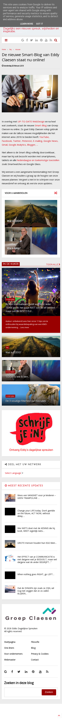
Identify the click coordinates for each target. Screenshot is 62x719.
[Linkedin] (36, 40)
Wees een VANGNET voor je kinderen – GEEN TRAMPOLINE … (36, 496)
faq (10, 49)
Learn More (26, 24)
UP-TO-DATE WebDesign (31, 121)
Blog (33, 647)
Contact (35, 659)
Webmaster (9, 659)
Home (4, 49)
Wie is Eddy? (14, 248)
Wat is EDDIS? (15, 221)
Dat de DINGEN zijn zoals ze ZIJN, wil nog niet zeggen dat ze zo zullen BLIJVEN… (35, 591)
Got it (39, 24)
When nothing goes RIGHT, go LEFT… (35, 574)
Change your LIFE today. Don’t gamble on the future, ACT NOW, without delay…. (36, 513)
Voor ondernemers (13, 653)
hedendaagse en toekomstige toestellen (38, 160)
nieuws (17, 49)
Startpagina (9, 641)
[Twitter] (31, 40)
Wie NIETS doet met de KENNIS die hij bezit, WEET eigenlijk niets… (36, 529)
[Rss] (51, 40)
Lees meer (24, 327)
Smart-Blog (41, 125)
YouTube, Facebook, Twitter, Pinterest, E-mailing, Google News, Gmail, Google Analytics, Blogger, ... (30, 140)
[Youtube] (46, 40)
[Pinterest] (41, 40)
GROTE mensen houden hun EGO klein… (37, 542)
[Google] (22, 40)
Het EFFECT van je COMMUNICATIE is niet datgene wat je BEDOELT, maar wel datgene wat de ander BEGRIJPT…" (37, 559)
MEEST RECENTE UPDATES (25, 486)
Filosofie (35, 641)
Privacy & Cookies (40, 653)
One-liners (9, 647)
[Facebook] (27, 40)
